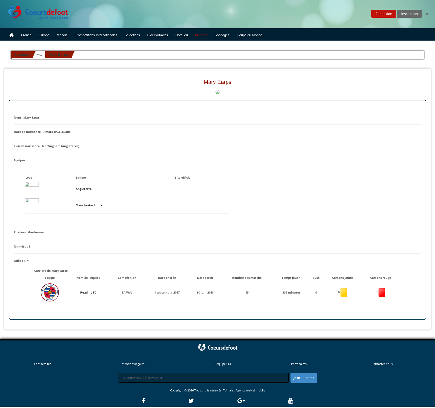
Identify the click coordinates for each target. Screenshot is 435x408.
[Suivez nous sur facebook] (165, 401)
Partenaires (299, 364)
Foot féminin (42, 364)
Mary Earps (58, 54)
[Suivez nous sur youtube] (290, 401)
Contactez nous (382, 364)
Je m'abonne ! (303, 378)
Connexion (383, 13)
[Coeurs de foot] (34, 11)
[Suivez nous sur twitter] (212, 401)
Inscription (409, 13)
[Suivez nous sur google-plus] (262, 401)
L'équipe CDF (223, 364)
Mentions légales (133, 364)
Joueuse (21, 54)
